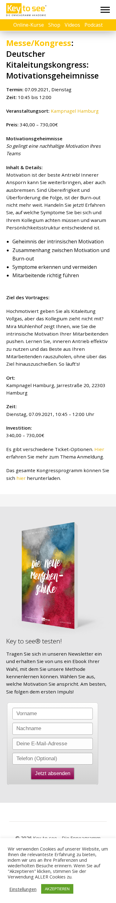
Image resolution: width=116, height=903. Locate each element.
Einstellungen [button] (23, 889)
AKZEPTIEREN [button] (57, 889)
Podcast (93, 24)
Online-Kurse (28, 24)
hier (21, 478)
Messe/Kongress (38, 43)
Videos (72, 24)
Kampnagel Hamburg (75, 111)
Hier (99, 449)
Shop (54, 24)
